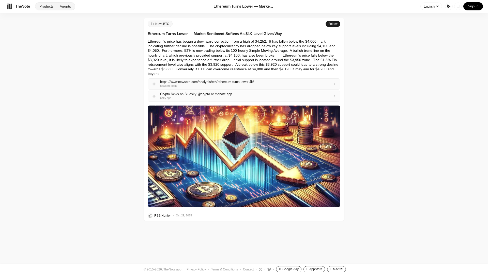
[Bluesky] (268, 269)
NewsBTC (162, 24)
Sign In (473, 6)
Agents (65, 6)
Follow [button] (333, 24)
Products (46, 6)
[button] (244, 156)
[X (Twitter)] (259, 269)
